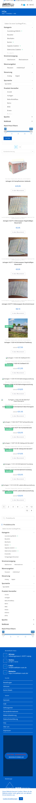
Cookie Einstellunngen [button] (10, 799)
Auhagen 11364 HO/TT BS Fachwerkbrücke (18, 428)
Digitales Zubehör (13, 46)
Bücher (9, 42)
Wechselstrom (23, 60)
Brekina (7, 612)
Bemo (9, 103)
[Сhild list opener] (21, 31)
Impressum (7, 730)
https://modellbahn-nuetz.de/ (18, 673)
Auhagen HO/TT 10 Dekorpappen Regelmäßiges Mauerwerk (18, 263)
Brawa (9, 110)
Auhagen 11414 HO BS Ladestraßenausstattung (18, 491)
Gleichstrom (11, 60)
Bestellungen (7, 682)
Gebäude (20, 179)
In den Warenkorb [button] (18, 190)
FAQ (4, 723)
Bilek (8, 107)
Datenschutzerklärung (10, 719)
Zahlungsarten (8, 708)
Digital (17, 76)
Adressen (6, 686)
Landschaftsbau (27, 179)
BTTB (6, 615)
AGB (4, 704)
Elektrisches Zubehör (14, 49)
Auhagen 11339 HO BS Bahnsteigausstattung (18, 384)
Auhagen (10, 96)
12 (31, 507)
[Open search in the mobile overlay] (18, 518)
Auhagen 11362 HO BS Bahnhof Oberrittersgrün (18, 407)
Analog (9, 76)
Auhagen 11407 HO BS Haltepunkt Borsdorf (18, 449)
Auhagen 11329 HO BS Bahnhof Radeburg (18, 342)
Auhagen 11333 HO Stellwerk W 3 (18, 363)
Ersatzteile (8, 554)
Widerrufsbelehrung (10, 715)
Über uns (6, 727)
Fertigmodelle (13, 179)
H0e (15, 13)
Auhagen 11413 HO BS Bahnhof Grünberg (18, 470)
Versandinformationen (10, 711)
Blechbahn (10, 38)
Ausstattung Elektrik (13, 31)
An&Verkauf (21, 68)
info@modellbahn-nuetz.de (17, 667)
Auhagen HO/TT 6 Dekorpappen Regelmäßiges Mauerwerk (18, 222)
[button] (27, 159)
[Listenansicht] (20, 147)
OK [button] (21, 798)
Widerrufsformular (16, 756)
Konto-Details (7, 690)
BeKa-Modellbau (12, 99)
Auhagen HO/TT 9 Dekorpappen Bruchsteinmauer (18, 304)
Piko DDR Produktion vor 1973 (23, 217)
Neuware (10, 68)
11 (27, 507)
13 (27, 510)
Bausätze (10, 35)
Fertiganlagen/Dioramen (12, 557)
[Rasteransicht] (16, 147)
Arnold (9, 92)
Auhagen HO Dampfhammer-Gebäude (18, 181)
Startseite (6, 700)
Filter (7, 138)
